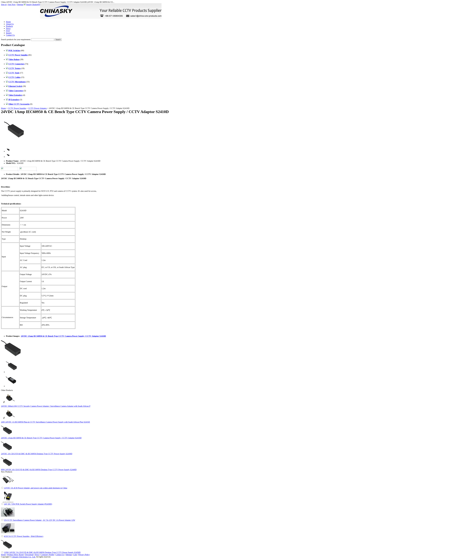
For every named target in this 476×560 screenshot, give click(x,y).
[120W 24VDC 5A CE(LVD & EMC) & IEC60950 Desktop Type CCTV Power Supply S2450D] (8, 550)
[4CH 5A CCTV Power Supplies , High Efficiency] (8, 534)
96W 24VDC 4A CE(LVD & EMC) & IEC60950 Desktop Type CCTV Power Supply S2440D (39, 470)
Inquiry (9, 33)
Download (29, 555)
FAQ (8, 31)
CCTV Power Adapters (37, 108)
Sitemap (20, 4)
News (8, 28)
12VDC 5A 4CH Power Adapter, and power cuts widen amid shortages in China (35, 488)
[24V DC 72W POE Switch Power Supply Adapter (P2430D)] (8, 502)
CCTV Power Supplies (17, 108)
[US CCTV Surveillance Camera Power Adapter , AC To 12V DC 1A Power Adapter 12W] (8, 518)
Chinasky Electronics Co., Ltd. (23, 557)
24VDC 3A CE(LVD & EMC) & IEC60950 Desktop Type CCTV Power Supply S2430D (36, 454)
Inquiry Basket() (33, 4)
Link (75, 555)
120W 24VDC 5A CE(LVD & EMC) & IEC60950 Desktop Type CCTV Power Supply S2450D (42, 552)
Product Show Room (15, 555)
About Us (10, 24)
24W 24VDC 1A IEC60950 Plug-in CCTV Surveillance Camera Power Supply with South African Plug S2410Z (45, 422)
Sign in (4, 4)
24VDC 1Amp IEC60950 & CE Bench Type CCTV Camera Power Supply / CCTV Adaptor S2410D (63, 336)
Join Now (12, 4)
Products (9, 26)
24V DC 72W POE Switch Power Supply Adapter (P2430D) (28, 504)
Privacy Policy (84, 555)
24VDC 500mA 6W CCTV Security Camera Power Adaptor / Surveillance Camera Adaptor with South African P (45, 406)
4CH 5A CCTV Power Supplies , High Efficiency (23, 536)
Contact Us (10, 35)
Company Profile (47, 555)
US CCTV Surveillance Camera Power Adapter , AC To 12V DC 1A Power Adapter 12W (39, 520)
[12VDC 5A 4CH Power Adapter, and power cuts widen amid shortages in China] (8, 486)
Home (8, 22)
